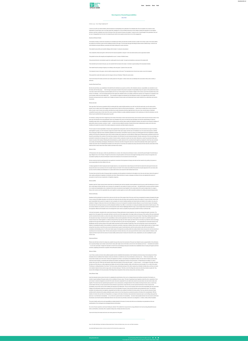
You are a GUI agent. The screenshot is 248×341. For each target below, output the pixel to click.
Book (157, 5)
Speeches (148, 5)
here (158, 339)
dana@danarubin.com (93, 337)
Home (142, 5)
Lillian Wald (123, 17)
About (153, 5)
